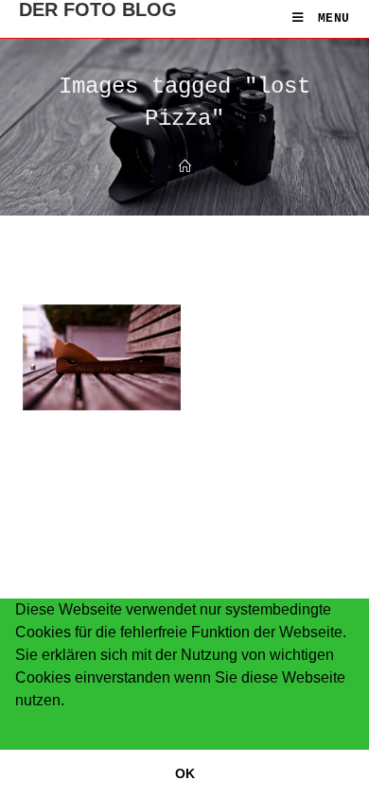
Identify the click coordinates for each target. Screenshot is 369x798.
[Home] (185, 168)
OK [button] (185, 773)
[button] (18, 725)
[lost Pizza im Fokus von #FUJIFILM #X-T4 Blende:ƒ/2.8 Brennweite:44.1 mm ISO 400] (102, 357)
